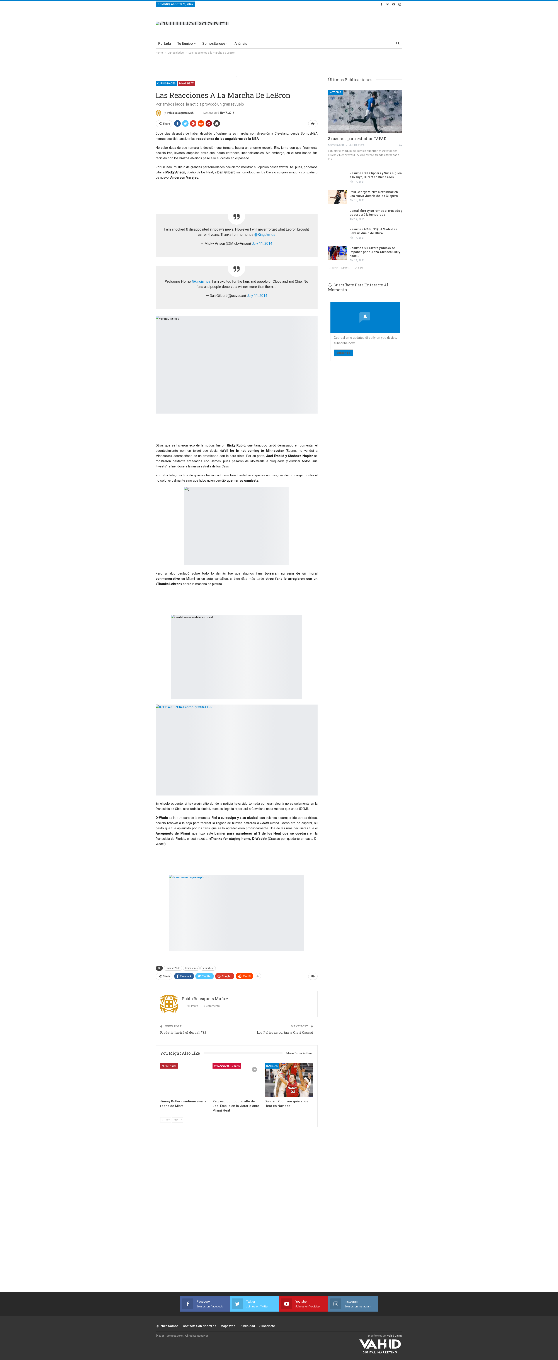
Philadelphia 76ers (227, 1065)
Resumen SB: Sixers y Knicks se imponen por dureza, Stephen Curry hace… (375, 252)
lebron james (191, 968)
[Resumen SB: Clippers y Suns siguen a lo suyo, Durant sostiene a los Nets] (337, 178)
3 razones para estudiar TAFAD (357, 138)
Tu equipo (185, 43)
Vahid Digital (394, 1335)
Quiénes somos (167, 1326)
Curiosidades (166, 83)
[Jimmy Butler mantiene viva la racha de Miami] (184, 1080)
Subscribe (343, 353)
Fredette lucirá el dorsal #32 (183, 1032)
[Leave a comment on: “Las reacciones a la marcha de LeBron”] (313, 123)
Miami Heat (186, 83)
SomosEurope (213, 43)
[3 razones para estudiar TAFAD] (365, 111)
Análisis (241, 43)
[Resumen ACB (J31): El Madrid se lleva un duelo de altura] (337, 234)
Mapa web (228, 1326)
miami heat (208, 968)
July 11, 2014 (262, 243)
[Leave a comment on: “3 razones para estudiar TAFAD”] (400, 145)
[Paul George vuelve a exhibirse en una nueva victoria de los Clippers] (337, 197)
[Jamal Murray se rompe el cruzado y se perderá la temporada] (337, 216)
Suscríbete (267, 1326)
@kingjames (201, 281)
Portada (164, 43)
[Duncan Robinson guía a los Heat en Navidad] (289, 1080)
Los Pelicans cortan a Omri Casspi (285, 1032)
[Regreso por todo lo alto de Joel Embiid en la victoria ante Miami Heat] (237, 1080)
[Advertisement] (323, 22)
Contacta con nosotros (199, 1326)
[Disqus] (237, 1215)
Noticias (272, 1065)
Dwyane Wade (173, 968)
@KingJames (264, 235)
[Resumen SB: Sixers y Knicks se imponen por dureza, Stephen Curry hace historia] (337, 253)
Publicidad (247, 1326)
